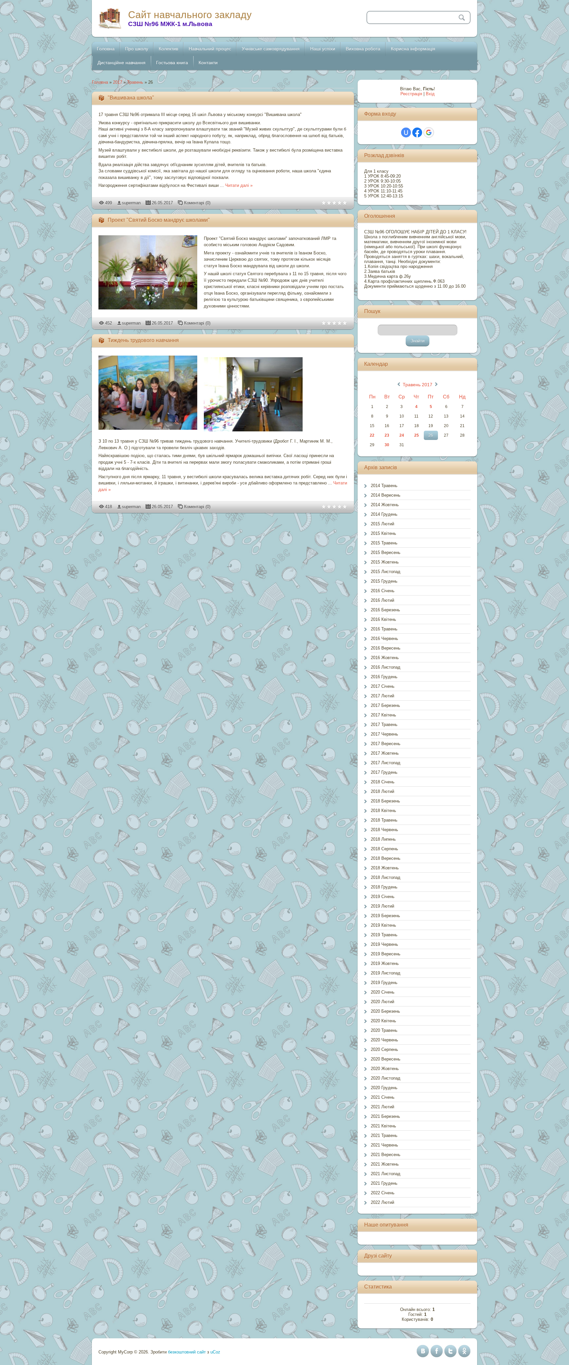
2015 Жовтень (385, 562)
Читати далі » (239, 185)
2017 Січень (382, 686)
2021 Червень (384, 1145)
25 (416, 435)
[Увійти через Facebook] (417, 132)
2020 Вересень (385, 1059)
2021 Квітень (383, 1125)
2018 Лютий (382, 791)
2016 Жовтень (385, 657)
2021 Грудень (384, 1183)
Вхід (430, 93)
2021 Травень (384, 1135)
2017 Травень (384, 724)
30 (387, 445)
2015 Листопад (385, 571)
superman (131, 202)
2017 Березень (385, 705)
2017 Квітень (383, 714)
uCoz (215, 1352)
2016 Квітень (383, 619)
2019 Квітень (383, 925)
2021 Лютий (382, 1106)
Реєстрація (411, 93)
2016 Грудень (384, 676)
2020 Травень (384, 1030)
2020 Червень (384, 1039)
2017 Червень (384, 734)
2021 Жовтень (385, 1164)
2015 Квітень (383, 533)
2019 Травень (384, 934)
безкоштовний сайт (187, 1352)
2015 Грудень (384, 581)
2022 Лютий (382, 1202)
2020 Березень (385, 1011)
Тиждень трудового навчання (143, 340)
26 (430, 435)
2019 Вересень (385, 953)
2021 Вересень (385, 1154)
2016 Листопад (385, 667)
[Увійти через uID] (406, 132)
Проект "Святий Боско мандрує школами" (159, 220)
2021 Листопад (385, 1173)
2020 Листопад (385, 1078)
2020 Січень (382, 992)
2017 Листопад (385, 762)
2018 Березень (385, 801)
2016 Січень (382, 590)
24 (401, 435)
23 (387, 435)
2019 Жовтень (385, 963)
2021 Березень (385, 1116)
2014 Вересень (385, 495)
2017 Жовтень (385, 753)
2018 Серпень (384, 848)
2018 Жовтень (385, 867)
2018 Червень (384, 829)
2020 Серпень (384, 1049)
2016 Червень (384, 638)
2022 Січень (382, 1192)
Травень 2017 (417, 385)
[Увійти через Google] (428, 132)
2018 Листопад (385, 877)
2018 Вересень (385, 858)
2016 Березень (385, 609)
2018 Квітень (383, 810)
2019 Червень (384, 944)
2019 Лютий (382, 906)
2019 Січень (382, 896)
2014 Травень (384, 485)
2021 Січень (382, 1097)
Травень (135, 82)
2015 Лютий (382, 523)
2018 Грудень (384, 887)
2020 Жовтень (385, 1068)
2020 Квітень (383, 1020)
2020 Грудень (384, 1087)
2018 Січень (382, 781)
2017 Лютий (382, 695)
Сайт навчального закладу (190, 14)
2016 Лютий (382, 600)
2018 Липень (383, 839)
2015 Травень (384, 542)
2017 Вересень (385, 743)
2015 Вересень (385, 552)
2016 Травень (384, 628)
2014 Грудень (384, 514)
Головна (100, 82)
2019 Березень (385, 915)
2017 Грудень (384, 772)
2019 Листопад (385, 973)
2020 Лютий (382, 1001)
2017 (117, 82)
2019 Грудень (384, 982)
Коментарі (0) (197, 202)
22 (372, 435)
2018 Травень (384, 820)
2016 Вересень (385, 648)
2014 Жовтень (385, 504)
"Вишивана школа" (131, 98)
